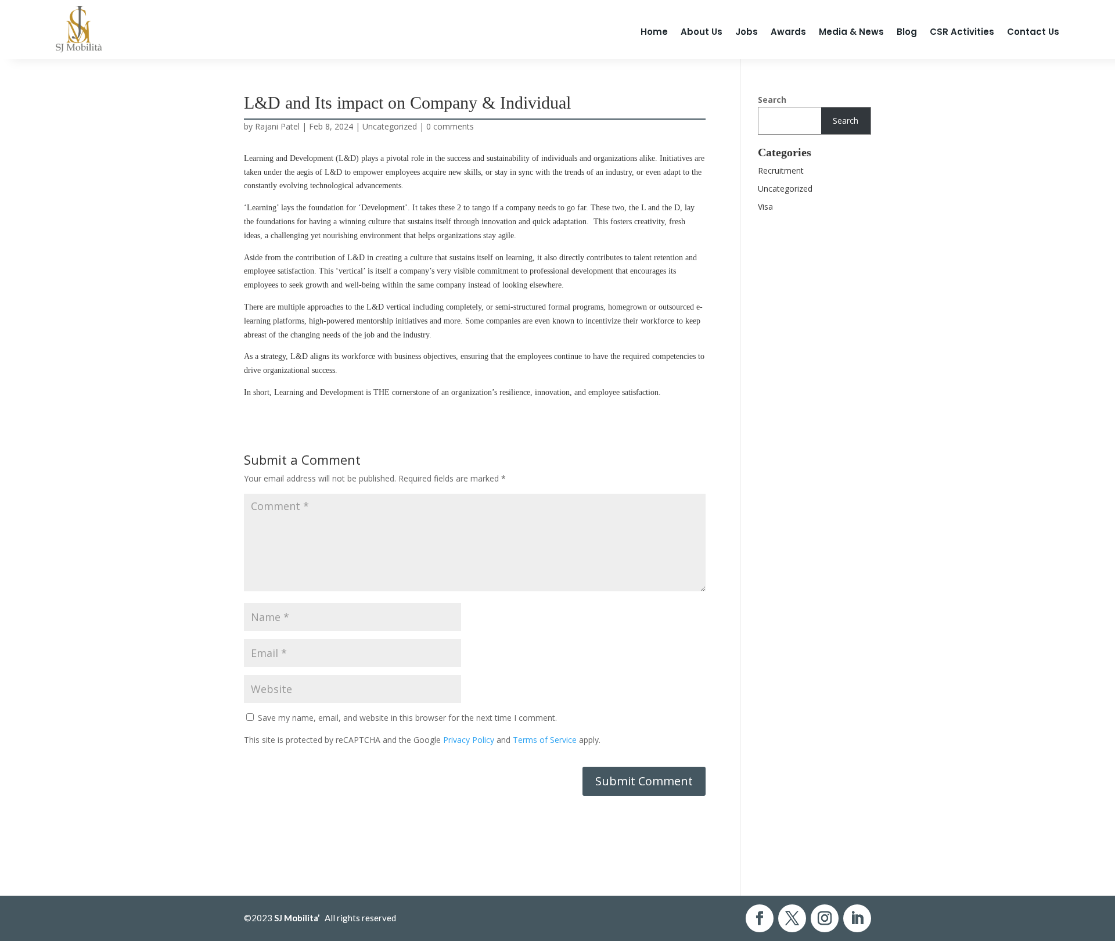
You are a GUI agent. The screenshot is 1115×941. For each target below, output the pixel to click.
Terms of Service (545, 739)
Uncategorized (389, 126)
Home (654, 32)
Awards (788, 32)
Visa (765, 206)
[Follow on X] (792, 918)
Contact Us (1033, 32)
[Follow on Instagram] (825, 918)
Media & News (851, 32)
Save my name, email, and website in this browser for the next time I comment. (407, 717)
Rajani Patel (277, 126)
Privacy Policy (468, 739)
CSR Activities (962, 32)
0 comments (450, 126)
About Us (701, 32)
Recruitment (781, 170)
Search (772, 99)
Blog (907, 32)
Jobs (746, 32)
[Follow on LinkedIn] (857, 918)
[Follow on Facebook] (760, 918)
